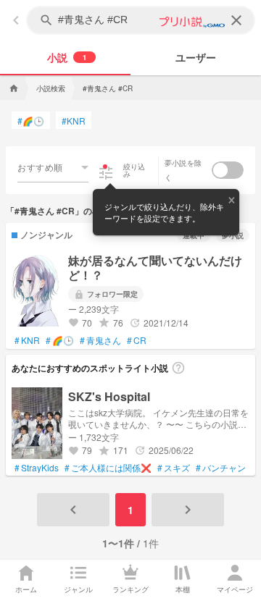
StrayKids (36, 468)
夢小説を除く (183, 170)
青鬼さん (100, 340)
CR (136, 340)
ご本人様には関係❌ (108, 468)
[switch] (228, 170)
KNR (74, 120)
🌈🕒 (30, 120)
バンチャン (221, 468)
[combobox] (52, 167)
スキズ (173, 468)
